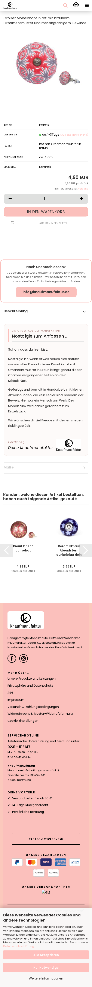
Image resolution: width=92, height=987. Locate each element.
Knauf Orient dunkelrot (23, 548)
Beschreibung (16, 311)
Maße (9, 467)
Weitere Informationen (46, 978)
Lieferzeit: (11, 134)
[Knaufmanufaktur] (8, 5)
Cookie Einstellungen (22, 721)
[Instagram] (23, 658)
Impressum (15, 700)
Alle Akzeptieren (46, 955)
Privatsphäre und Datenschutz (30, 685)
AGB (10, 693)
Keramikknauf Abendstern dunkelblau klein (69, 550)
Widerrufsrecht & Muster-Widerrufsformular (40, 713)
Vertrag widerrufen (46, 838)
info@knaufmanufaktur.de (46, 291)
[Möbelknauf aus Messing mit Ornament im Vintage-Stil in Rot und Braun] (46, 61)
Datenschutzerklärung (18, 946)
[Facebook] (11, 658)
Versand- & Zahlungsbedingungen (33, 707)
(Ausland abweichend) (74, 134)
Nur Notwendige (46, 967)
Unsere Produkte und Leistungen (31, 678)
